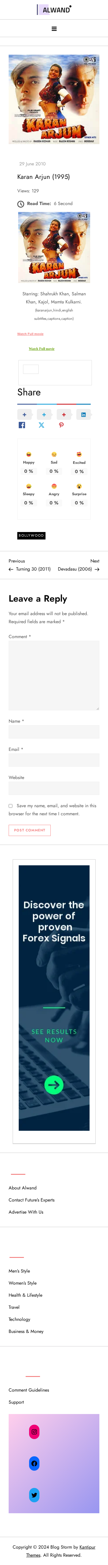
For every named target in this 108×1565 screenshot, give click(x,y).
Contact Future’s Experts (31, 1200)
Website (16, 777)
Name (16, 721)
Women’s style (23, 1283)
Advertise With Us (26, 1212)
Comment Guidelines (29, 1390)
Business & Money (26, 1331)
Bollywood (31, 535)
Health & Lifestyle (25, 1295)
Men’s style (19, 1271)
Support (16, 1402)
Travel (14, 1307)
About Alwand (23, 1188)
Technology (19, 1319)
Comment (20, 636)
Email (16, 749)
